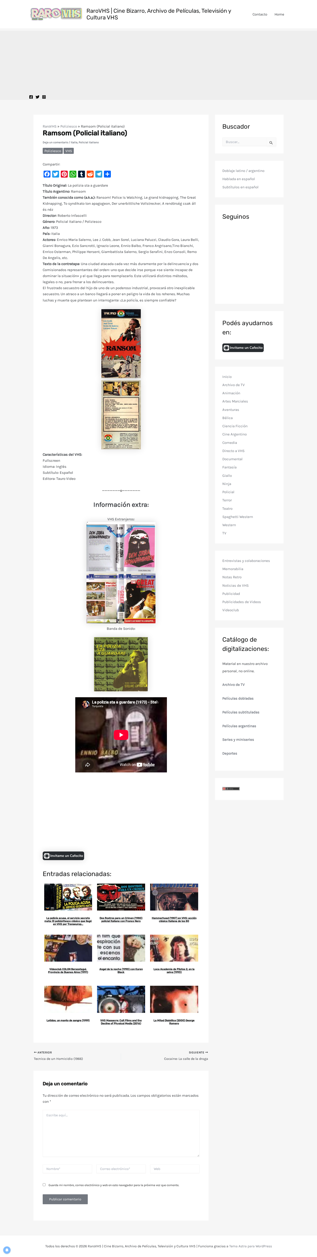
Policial (228, 492)
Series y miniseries (238, 740)
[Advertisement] (158, 61)
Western (229, 525)
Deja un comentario (55, 142)
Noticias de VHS (235, 585)
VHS (68, 151)
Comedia (229, 442)
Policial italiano (89, 142)
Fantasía (229, 467)
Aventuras (230, 409)
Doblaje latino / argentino (243, 170)
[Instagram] (44, 97)
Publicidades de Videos (241, 602)
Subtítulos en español (240, 187)
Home (279, 14)
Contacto (260, 14)
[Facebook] (31, 97)
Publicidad (231, 593)
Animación (231, 393)
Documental (232, 459)
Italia (74, 142)
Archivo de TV (233, 385)
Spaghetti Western (237, 517)
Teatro (227, 508)
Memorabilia (232, 569)
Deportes (229, 753)
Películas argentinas (239, 726)
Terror (227, 500)
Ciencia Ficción (235, 426)
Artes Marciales (235, 401)
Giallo (227, 475)
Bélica (227, 418)
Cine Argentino (234, 434)
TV (224, 533)
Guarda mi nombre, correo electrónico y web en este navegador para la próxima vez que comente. (114, 1185)
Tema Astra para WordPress (250, 1246)
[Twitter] (37, 97)
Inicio (227, 376)
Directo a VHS (233, 451)
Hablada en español (238, 179)
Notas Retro (232, 577)
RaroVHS (49, 126)
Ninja (226, 484)
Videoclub (230, 610)
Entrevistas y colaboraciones (246, 560)
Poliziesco (68, 126)
